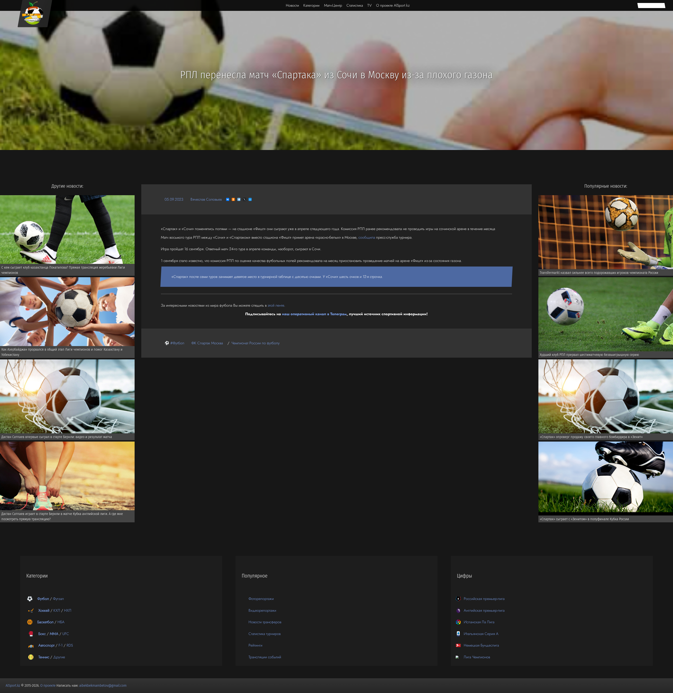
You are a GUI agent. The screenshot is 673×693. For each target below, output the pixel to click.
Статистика (354, 5)
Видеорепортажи (262, 610)
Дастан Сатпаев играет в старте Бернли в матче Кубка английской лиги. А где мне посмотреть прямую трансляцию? (62, 516)
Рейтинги (255, 645)
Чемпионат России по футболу (255, 343)
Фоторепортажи (261, 598)
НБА (60, 622)
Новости (292, 5)
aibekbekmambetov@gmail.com (103, 685)
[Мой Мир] (250, 199)
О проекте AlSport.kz (393, 5)
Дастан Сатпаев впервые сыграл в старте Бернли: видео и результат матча (56, 437)
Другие (59, 657)
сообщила (366, 237)
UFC (65, 633)
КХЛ (56, 610)
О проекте (48, 685)
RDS (70, 645)
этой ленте (276, 305)
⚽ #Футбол (174, 343)
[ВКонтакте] (227, 199)
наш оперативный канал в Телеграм (314, 314)
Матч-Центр (333, 5)
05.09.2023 (174, 199)
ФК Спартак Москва (207, 343)
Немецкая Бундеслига (481, 645)
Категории (311, 5)
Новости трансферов (265, 622)
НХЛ (67, 610)
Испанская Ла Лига (479, 622)
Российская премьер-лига (484, 598)
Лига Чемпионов (477, 657)
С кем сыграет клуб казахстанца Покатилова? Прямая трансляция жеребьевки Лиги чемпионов (63, 270)
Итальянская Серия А (481, 633)
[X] (244, 199)
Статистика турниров (265, 633)
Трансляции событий (265, 657)
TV (369, 5)
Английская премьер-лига (484, 610)
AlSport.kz (13, 685)
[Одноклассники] (233, 199)
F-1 (61, 645)
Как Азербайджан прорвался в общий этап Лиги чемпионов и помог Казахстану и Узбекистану (62, 352)
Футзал (58, 598)
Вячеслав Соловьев (206, 199)
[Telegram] (238, 199)
